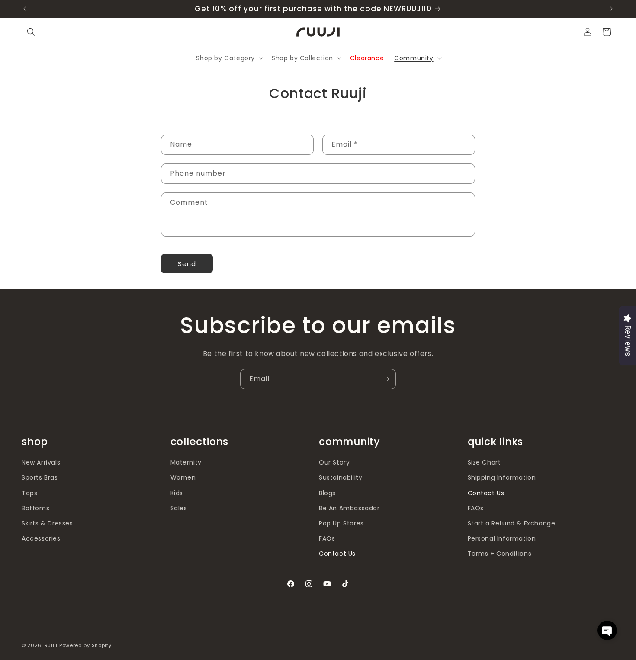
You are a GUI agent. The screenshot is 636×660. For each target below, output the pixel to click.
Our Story (334, 462)
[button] (31, 32)
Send (187, 263)
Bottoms (35, 508)
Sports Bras (40, 477)
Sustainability (340, 477)
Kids (176, 493)
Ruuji (51, 645)
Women (183, 477)
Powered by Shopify (85, 645)
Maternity (186, 462)
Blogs (327, 493)
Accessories (41, 538)
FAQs (327, 538)
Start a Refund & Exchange (512, 523)
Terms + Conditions (500, 553)
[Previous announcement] (24, 8)
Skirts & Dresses (47, 523)
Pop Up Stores (341, 523)
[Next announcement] (611, 8)
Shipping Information (502, 477)
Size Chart (484, 462)
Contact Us (337, 553)
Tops (29, 493)
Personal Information (502, 538)
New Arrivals (41, 462)
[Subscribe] (385, 379)
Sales (178, 508)
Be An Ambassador (349, 508)
